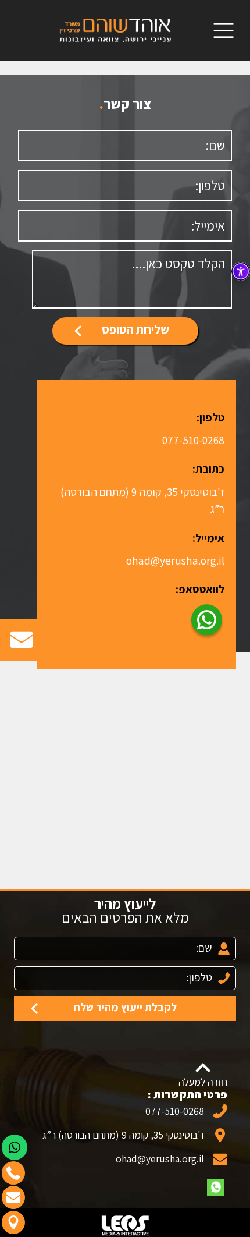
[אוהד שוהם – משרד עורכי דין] (115, 29)
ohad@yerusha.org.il (175, 560)
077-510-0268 (193, 440)
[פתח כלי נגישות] (240, 271)
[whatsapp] (215, 1187)
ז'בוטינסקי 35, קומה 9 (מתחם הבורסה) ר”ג (123, 1135)
